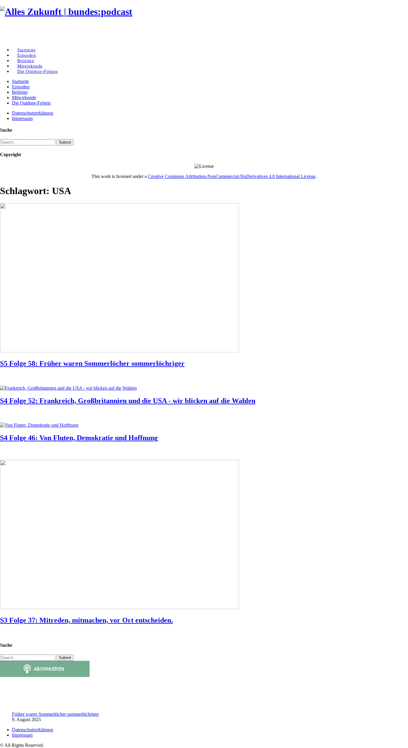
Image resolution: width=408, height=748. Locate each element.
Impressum (22, 118)
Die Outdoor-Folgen (37, 71)
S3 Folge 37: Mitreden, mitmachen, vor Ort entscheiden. (86, 620)
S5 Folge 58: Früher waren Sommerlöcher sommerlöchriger (92, 363)
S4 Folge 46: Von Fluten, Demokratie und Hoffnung (79, 438)
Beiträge (20, 92)
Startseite (20, 81)
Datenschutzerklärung (32, 113)
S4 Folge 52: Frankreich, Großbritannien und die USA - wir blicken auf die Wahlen (127, 401)
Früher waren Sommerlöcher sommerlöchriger (55, 714)
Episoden (21, 86)
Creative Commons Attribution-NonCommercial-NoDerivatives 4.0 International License (231, 176)
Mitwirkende (24, 97)
